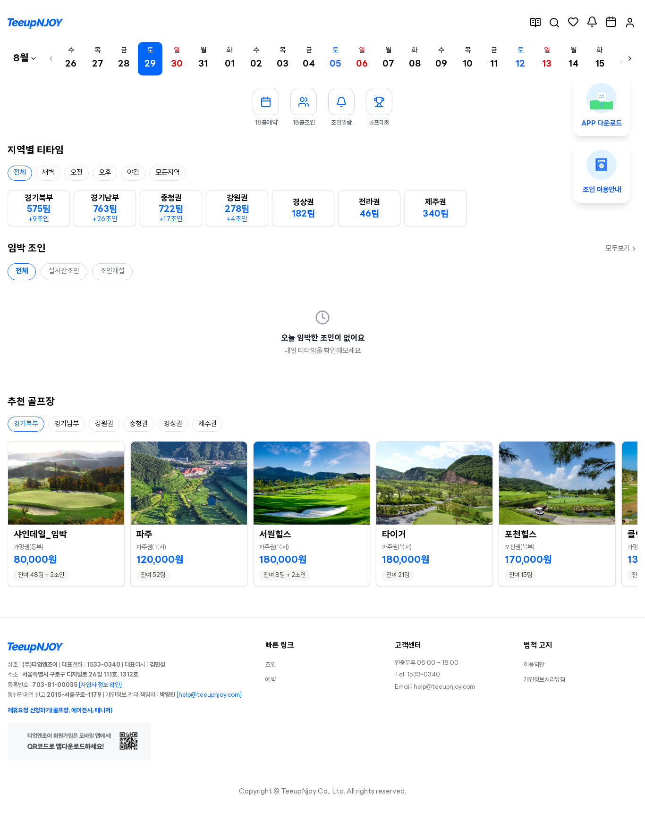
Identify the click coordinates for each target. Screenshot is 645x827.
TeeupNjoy (298, 791)
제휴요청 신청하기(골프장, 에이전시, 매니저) (60, 711)
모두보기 (617, 248)
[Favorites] (573, 21)
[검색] (554, 22)
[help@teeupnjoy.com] (209, 695)
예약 (270, 680)
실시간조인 (64, 271)
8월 (21, 59)
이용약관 (534, 665)
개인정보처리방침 (544, 680)
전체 (22, 271)
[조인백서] (535, 22)
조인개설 (112, 271)
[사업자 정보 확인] (100, 685)
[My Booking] (611, 21)
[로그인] (629, 22)
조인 (270, 665)
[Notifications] (592, 21)
